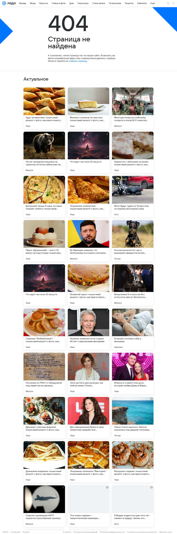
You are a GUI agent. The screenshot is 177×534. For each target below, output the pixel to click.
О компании (15, 532)
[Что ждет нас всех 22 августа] (88, 152)
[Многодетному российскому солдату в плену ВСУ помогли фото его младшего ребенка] (132, 108)
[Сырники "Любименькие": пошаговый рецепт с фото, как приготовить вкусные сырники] (44, 329)
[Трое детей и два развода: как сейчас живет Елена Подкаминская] (88, 373)
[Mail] (4, 3)
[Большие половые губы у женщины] (132, 329)
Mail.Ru (6, 532)
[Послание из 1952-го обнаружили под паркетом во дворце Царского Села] (44, 373)
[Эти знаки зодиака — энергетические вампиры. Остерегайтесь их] (88, 506)
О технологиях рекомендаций (85, 532)
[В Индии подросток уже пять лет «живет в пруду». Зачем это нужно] (132, 506)
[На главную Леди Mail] (11, 3)
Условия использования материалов (142, 532)
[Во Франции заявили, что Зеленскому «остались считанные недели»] (88, 241)
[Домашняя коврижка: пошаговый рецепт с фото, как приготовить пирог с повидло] (44, 462)
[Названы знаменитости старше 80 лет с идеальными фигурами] (88, 329)
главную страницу (78, 61)
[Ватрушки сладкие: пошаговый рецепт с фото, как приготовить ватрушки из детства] (132, 462)
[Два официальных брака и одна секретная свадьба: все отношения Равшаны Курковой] (88, 417)
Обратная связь (165, 532)
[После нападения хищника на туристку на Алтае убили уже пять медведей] (44, 152)
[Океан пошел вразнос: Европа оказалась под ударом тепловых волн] (132, 417)
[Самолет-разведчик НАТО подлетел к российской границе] (44, 506)
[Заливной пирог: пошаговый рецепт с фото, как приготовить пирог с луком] (88, 285)
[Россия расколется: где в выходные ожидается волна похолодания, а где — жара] (132, 241)
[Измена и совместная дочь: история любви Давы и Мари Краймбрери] (132, 373)
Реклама (26, 532)
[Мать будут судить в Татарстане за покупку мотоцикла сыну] (132, 196)
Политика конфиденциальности (112, 532)
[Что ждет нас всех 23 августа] (44, 285)
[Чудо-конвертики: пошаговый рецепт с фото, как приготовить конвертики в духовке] (44, 108)
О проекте (67, 532)
